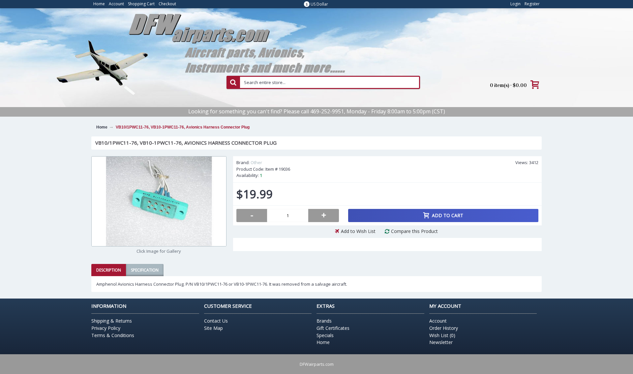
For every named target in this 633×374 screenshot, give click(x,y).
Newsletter (441, 342)
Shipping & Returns (111, 321)
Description (108, 270)
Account (438, 321)
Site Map (213, 328)
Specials (325, 335)
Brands (324, 321)
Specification (145, 270)
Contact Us (216, 321)
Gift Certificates (332, 328)
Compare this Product (414, 231)
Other (256, 162)
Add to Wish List (358, 231)
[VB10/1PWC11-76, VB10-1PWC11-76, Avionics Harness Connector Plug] (158, 201)
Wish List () (442, 335)
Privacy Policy (105, 328)
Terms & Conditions (112, 335)
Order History (443, 328)
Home (323, 342)
